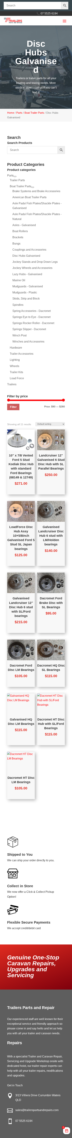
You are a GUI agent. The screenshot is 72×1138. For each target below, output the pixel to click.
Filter (13, 406)
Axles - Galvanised (24, 225)
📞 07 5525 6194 (47, 13)
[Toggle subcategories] (15, 176)
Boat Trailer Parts (34, 112)
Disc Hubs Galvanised (26, 255)
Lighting (15, 359)
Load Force (17, 378)
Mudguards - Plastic (24, 292)
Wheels (14, 366)
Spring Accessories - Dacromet (31, 310)
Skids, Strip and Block (26, 298)
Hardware (16, 347)
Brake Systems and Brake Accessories (36, 191)
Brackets (17, 237)
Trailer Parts (17, 180)
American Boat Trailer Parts (29, 197)
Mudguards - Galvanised (27, 286)
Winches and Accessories (28, 341)
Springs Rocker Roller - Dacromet (33, 323)
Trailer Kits (16, 372)
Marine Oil (18, 280)
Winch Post (19, 335)
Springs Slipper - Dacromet (29, 329)
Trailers (11, 384)
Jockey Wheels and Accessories (32, 267)
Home (10, 112)
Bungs (16, 243)
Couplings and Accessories (29, 249)
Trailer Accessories (21, 353)
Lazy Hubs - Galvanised (27, 274)
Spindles (17, 304)
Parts (19, 112)
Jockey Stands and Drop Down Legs (35, 261)
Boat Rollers (20, 231)
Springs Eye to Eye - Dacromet (31, 317)
